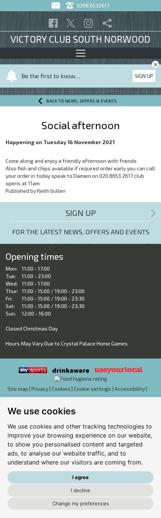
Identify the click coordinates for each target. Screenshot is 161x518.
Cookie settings (92, 389)
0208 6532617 (92, 5)
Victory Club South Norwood (80, 39)
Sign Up (144, 76)
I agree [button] (80, 477)
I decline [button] (80, 490)
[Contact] (57, 5)
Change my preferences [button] (80, 503)
